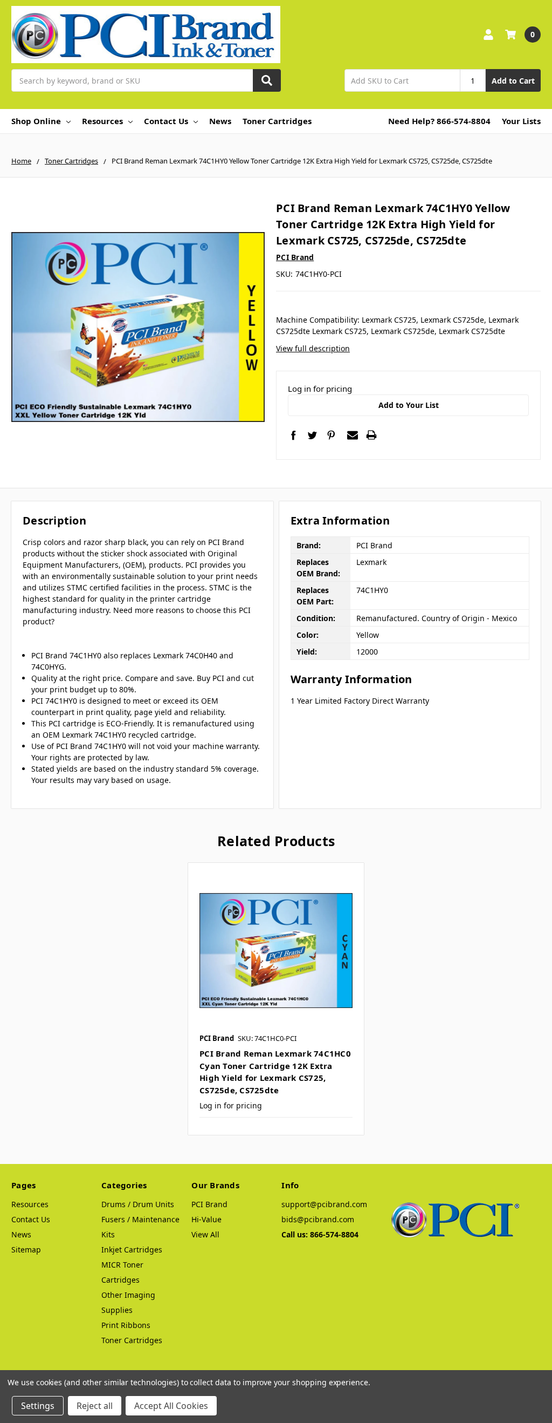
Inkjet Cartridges (131, 1249)
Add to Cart (513, 81)
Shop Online (36, 120)
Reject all (95, 1406)
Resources (102, 120)
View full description (313, 348)
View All (205, 1234)
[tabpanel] (276, 999)
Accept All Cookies (171, 1406)
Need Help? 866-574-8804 (439, 120)
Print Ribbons (125, 1325)
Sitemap (26, 1249)
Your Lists (521, 120)
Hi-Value (206, 1219)
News (220, 120)
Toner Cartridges (277, 120)
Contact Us (166, 120)
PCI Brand (209, 1204)
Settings (37, 1406)
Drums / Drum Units (137, 1204)
